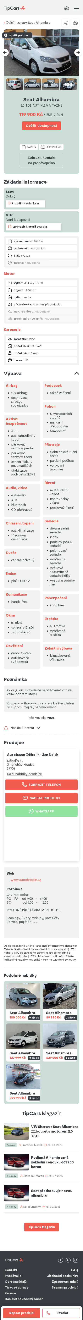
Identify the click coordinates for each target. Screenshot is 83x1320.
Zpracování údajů (65, 1282)
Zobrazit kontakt (42, 160)
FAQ (74, 1270)
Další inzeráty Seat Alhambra (28, 22)
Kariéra (10, 1293)
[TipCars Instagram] (75, 1260)
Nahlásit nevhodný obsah (24, 1299)
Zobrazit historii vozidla (30, 226)
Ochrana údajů (15, 1282)
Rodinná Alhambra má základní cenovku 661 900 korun (52, 1162)
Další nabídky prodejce (24, 774)
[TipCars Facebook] (60, 1260)
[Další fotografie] (78, 52)
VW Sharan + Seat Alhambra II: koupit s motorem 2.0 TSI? (54, 1131)
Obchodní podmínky (62, 1276)
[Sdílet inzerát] (65, 23)
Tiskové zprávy (17, 1287)
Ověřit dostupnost (41, 126)
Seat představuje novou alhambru (51, 1193)
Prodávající (13, 1276)
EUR (49, 115)
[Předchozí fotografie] (5, 52)
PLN (60, 115)
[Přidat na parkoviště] (75, 23)
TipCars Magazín (41, 1227)
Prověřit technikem (25, 203)
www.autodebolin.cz (26, 879)
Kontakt (11, 1270)
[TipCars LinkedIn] (68, 1260)
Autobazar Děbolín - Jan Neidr (32, 755)
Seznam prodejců (65, 1287)
